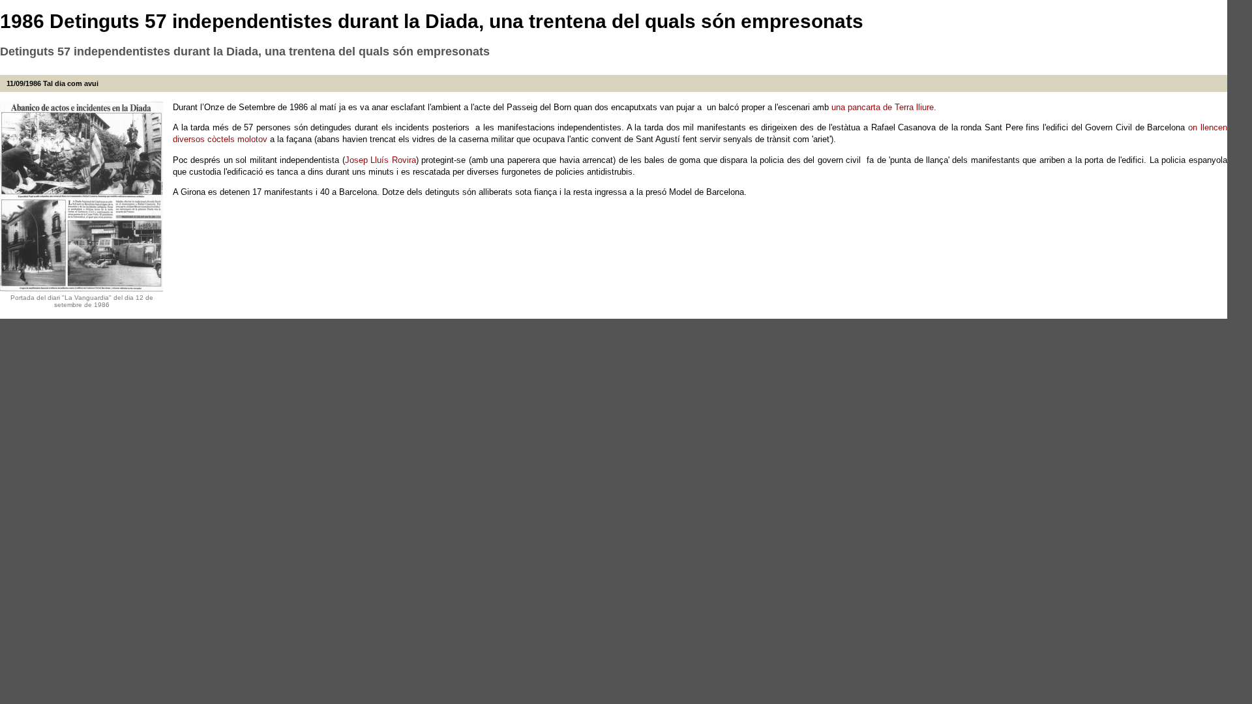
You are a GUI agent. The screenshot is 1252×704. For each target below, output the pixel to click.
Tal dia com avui (70, 83)
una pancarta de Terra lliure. (883, 107)
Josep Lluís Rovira (380, 160)
